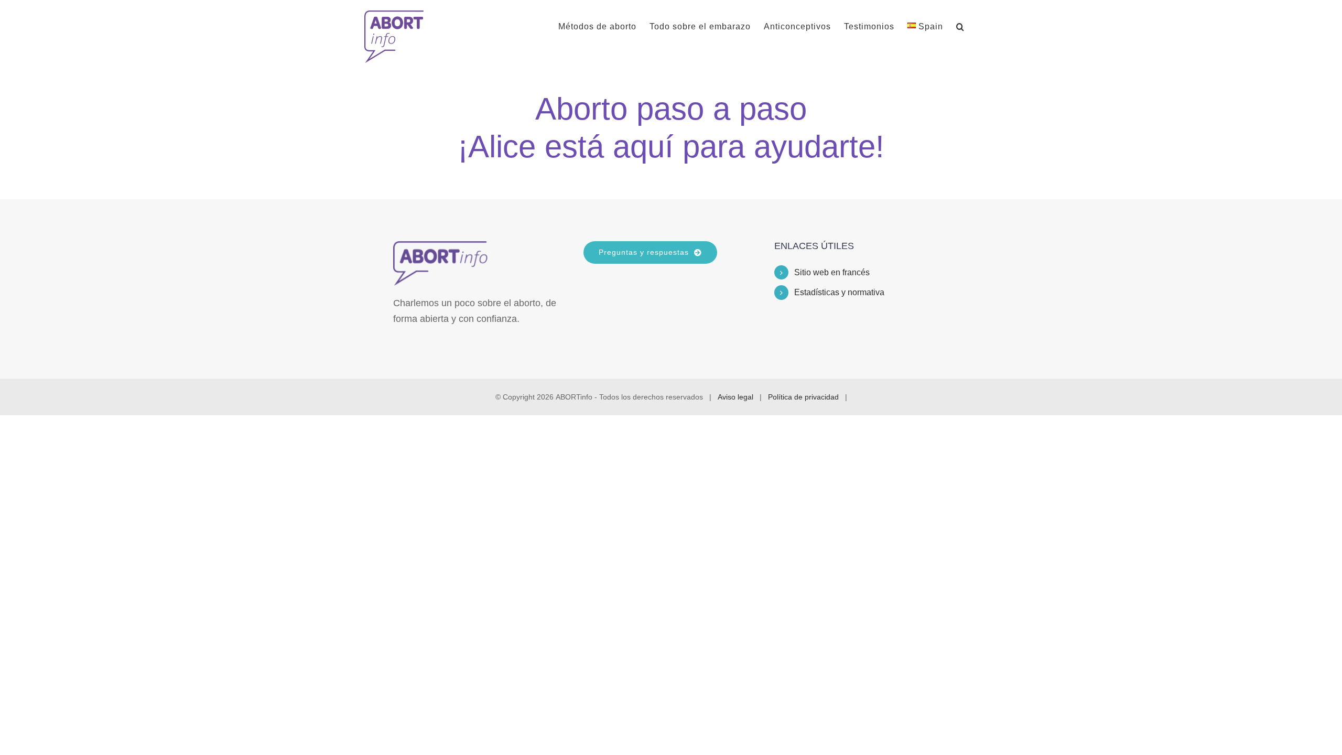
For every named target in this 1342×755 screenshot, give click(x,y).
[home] (440, 249)
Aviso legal (735, 397)
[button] (960, 26)
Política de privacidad (803, 397)
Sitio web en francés (832, 272)
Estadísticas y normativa (839, 292)
